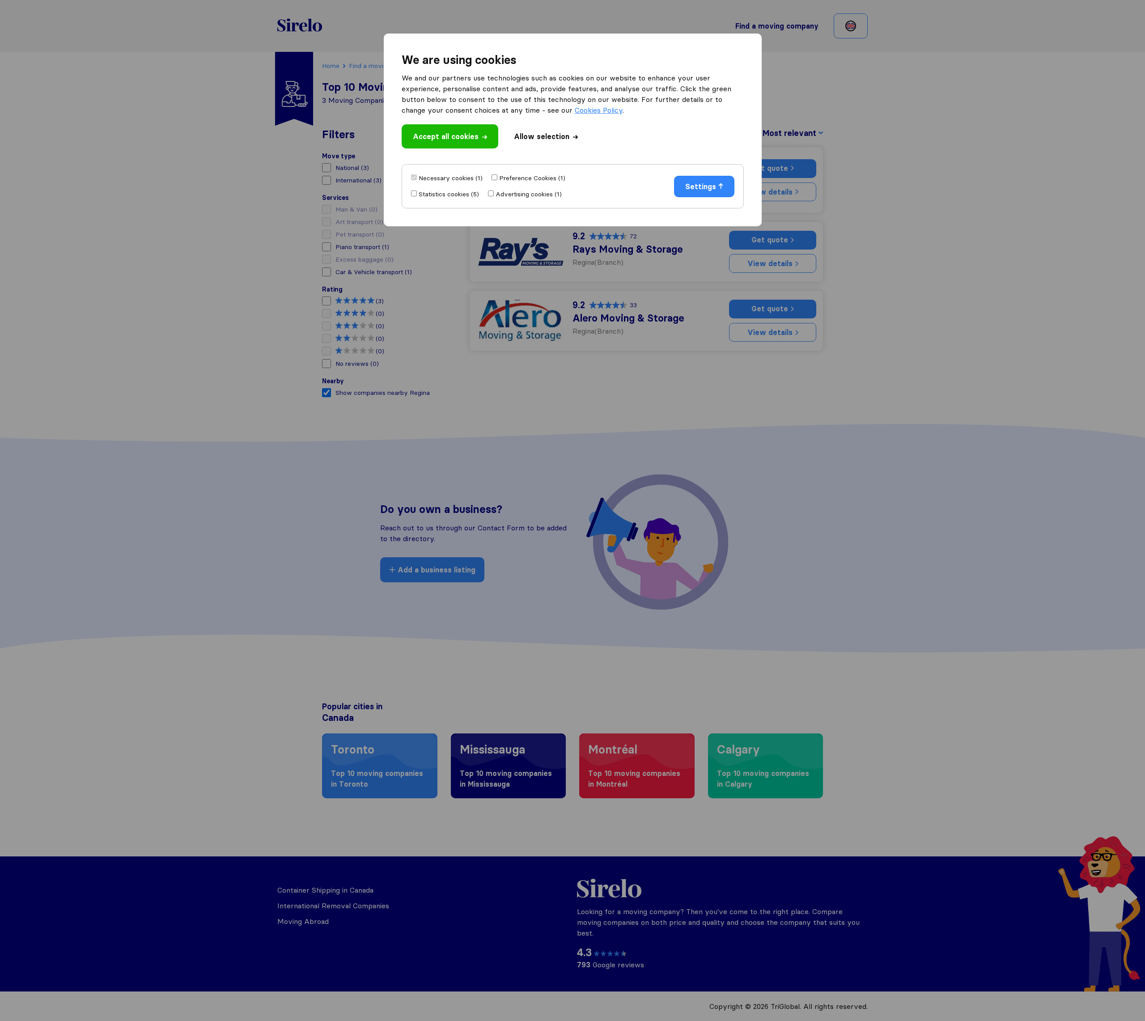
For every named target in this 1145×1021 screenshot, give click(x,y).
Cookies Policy (599, 110)
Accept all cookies (446, 136)
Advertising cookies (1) (529, 194)
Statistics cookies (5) (449, 194)
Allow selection (541, 136)
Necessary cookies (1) (451, 178)
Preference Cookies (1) (532, 178)
